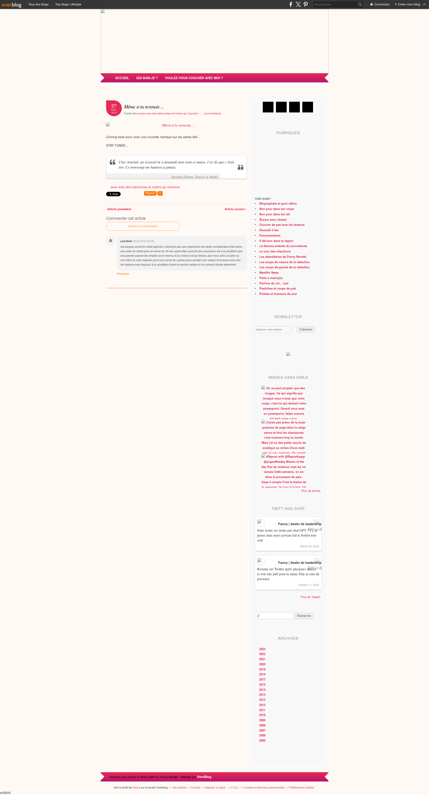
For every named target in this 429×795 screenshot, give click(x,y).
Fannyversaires (269, 235)
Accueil (122, 78)
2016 (262, 684)
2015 (262, 689)
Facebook (268, 107)
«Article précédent (118, 209)
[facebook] (291, 4)
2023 (262, 649)
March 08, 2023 (309, 546)
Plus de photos (311, 490)
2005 (262, 740)
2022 (262, 654)
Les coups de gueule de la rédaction (284, 267)
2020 (262, 664)
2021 (262, 659)
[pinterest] (305, 4)
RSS (307, 107)
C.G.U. (235, 787)
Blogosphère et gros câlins (278, 203)
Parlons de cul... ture (273, 283)
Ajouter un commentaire (143, 226)
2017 (262, 679)
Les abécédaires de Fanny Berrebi (282, 256)
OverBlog (204, 776)
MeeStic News (269, 272)
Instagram (294, 107)
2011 (262, 710)
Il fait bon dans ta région (276, 241)
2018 (262, 674)
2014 (262, 694)
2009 (262, 720)
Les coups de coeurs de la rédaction (284, 262)
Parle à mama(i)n (271, 278)
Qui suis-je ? (147, 78)
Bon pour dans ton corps (276, 209)
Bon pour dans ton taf (274, 214)
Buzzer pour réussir (273, 219)
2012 (262, 705)
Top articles (179, 787)
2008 (262, 725)
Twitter (281, 107)
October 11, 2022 (308, 585)
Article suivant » (236, 209)
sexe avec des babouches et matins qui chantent (168, 113)
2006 (262, 735)
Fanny (136, 787)
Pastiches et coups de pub (277, 288)
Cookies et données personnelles (264, 787)
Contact (195, 787)
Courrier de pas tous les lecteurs (282, 224)
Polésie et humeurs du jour (278, 294)
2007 (262, 730)
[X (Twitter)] (298, 4)
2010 (262, 715)
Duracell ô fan (269, 230)
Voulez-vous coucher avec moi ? (194, 78)
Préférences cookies (301, 787)
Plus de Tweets (311, 597)
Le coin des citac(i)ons (275, 251)
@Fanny (314, 529)
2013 (262, 700)
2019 (262, 669)
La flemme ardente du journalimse (283, 246)
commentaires (211, 113)
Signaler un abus (215, 787)
